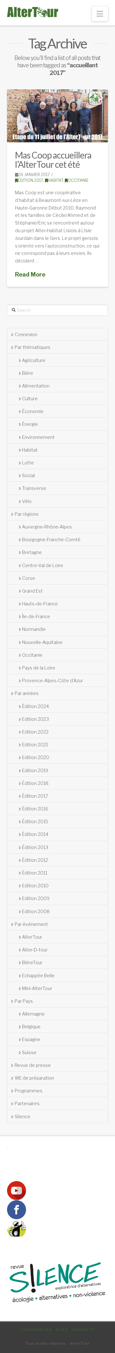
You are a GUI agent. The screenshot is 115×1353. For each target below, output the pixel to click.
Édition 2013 (35, 847)
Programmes (28, 1090)
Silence (22, 1116)
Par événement (31, 924)
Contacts (83, 1330)
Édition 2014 (35, 834)
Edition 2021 (35, 744)
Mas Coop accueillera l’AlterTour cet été (53, 160)
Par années (27, 693)
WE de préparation (34, 1078)
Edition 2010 (35, 885)
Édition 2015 (35, 821)
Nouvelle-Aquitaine (42, 642)
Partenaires (27, 1103)
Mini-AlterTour (37, 988)
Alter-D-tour (35, 949)
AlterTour (32, 937)
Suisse (29, 1052)
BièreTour (32, 962)
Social (28, 475)
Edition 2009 (36, 898)
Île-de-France (36, 616)
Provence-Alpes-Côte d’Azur (52, 680)
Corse (28, 578)
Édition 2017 (30, 180)
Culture (30, 398)
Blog (62, 1330)
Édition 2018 (35, 783)
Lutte (28, 462)
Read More (30, 274)
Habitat (55, 180)
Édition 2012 (35, 860)
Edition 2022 (35, 732)
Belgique (31, 1026)
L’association (36, 1330)
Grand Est (32, 591)
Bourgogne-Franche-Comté (51, 539)
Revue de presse (33, 1065)
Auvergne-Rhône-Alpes (47, 526)
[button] (100, 13)
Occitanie (78, 180)
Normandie (34, 629)
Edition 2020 (35, 757)
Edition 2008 (36, 911)
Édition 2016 (35, 808)
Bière (27, 373)
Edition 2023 (35, 719)
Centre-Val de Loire (42, 565)
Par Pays (24, 1001)
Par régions (27, 514)
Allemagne (33, 1014)
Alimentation (36, 385)
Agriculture (33, 360)
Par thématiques (32, 347)
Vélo (27, 501)
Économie (32, 411)
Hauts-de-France (40, 603)
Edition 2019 (35, 770)
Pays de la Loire (38, 667)
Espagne (31, 1039)
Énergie (30, 424)
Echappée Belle (38, 975)
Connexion (26, 334)
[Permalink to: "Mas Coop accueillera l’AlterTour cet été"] (57, 115)
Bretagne (32, 552)
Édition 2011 (34, 873)
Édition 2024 (35, 706)
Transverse (34, 488)
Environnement (38, 437)
